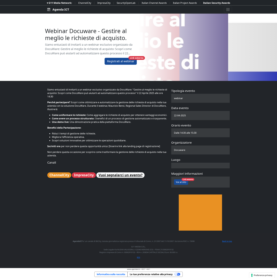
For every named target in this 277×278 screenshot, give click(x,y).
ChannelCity (84, 2)
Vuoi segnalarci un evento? (121, 175)
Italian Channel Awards (154, 2)
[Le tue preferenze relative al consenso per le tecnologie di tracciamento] (262, 275)
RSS (138, 257)
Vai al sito (182, 181)
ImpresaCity (104, 2)
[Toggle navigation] (228, 9)
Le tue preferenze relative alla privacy (151, 274)
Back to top (227, 241)
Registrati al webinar (122, 60)
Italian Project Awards (185, 2)
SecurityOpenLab (126, 2)
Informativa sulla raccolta (111, 274)
